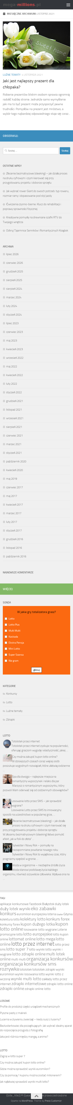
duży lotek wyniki (15, 908)
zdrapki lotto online (60, 984)
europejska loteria (44, 914)
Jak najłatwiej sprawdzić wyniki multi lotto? (24, 1081)
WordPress (27, 1100)
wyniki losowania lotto (30, 974)
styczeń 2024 (14, 314)
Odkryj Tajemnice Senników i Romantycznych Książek (37, 230)
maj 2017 (11, 496)
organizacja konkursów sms (28, 964)
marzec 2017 (13, 513)
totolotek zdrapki (43, 969)
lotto (19, 934)
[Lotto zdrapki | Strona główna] (28, 5)
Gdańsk (60, 914)
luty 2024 (11, 306)
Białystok (48, 904)
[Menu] (68, 4)
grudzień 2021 (14, 401)
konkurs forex (58, 919)
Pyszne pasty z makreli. (13, 1013)
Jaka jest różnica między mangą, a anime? (24, 1036)
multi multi (18, 959)
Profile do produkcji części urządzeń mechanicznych (30, 1006)
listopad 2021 (14, 409)
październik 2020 (16, 461)
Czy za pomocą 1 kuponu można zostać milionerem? (30, 1075)
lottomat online (22, 939)
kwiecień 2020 (14, 470)
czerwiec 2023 (14, 332)
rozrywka (9, 969)
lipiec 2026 (12, 254)
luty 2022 (11, 383)
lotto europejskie (37, 934)
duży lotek (62, 904)
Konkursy (11, 693)
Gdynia (67, 914)
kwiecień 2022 (14, 375)
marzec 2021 (13, 444)
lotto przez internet (32, 944)
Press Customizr (53, 1100)
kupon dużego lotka (38, 924)
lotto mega (45, 939)
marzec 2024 (13, 297)
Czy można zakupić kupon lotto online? (34, 756)
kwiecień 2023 (14, 349)
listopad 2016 (14, 547)
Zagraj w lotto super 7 (12, 1056)
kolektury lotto (33, 919)
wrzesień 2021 (14, 418)
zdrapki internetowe (28, 983)
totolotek (25, 969)
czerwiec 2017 (14, 487)
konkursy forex (10, 924)
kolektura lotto (10, 919)
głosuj (36, 670)
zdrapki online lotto (38, 989)
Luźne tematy (12, 74)
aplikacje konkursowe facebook (21, 904)
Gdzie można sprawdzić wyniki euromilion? (25, 1069)
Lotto (9, 702)
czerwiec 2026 (14, 263)
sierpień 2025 (14, 280)
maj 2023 (11, 340)
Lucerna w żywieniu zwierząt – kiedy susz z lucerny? (30, 1019)
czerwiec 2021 (14, 435)
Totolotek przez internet (25, 741)
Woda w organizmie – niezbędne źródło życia (38, 865)
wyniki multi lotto (26, 978)
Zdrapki (10, 719)
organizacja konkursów (49, 959)
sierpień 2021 (14, 427)
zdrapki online (12, 988)
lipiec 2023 (12, 323)
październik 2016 (16, 556)
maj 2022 (11, 366)
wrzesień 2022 (14, 358)
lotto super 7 (17, 949)
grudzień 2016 (14, 539)
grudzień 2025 (14, 271)
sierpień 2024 (14, 288)
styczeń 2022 (14, 392)
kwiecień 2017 (14, 504)
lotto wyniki (37, 949)
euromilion (24, 914)
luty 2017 (11, 522)
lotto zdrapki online (29, 954)
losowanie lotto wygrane (40, 929)
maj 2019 (11, 478)
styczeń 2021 (14, 453)
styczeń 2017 (14, 530)
